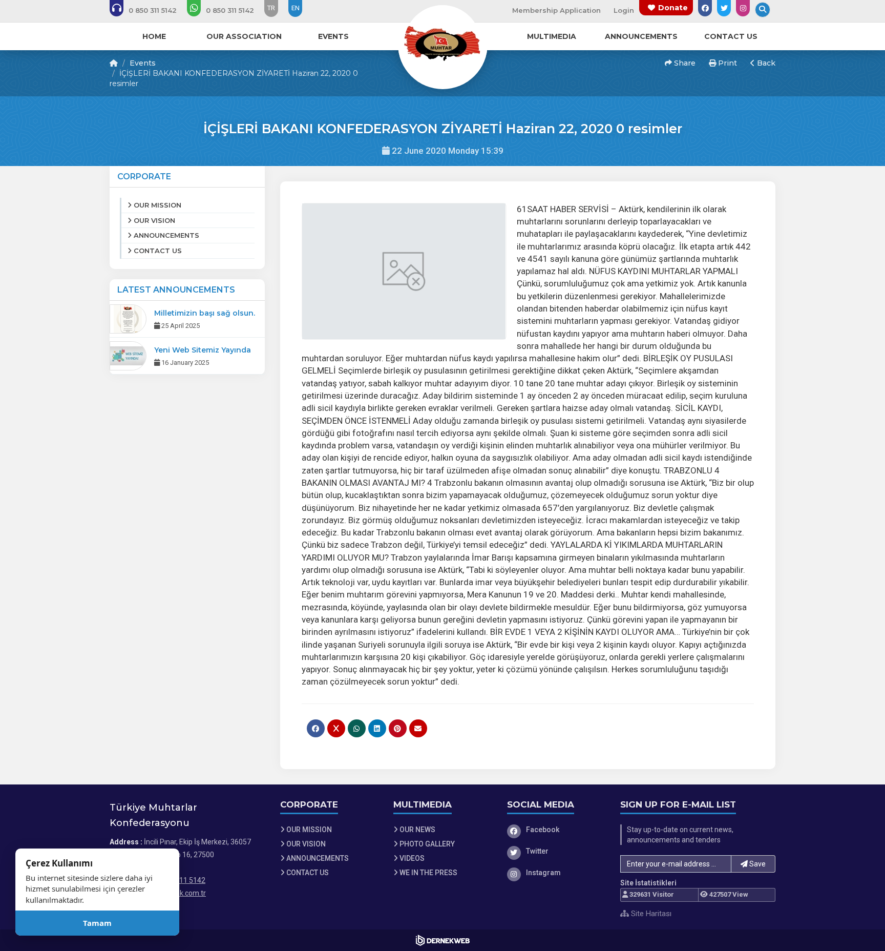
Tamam (97, 923)
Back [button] (765, 63)
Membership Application (556, 10)
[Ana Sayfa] (442, 43)
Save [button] (757, 864)
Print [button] (726, 63)
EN (295, 8)
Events (143, 63)
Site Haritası (650, 913)
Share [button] (684, 63)
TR (271, 8)
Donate (673, 7)
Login (624, 10)
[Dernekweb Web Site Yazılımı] (442, 940)
